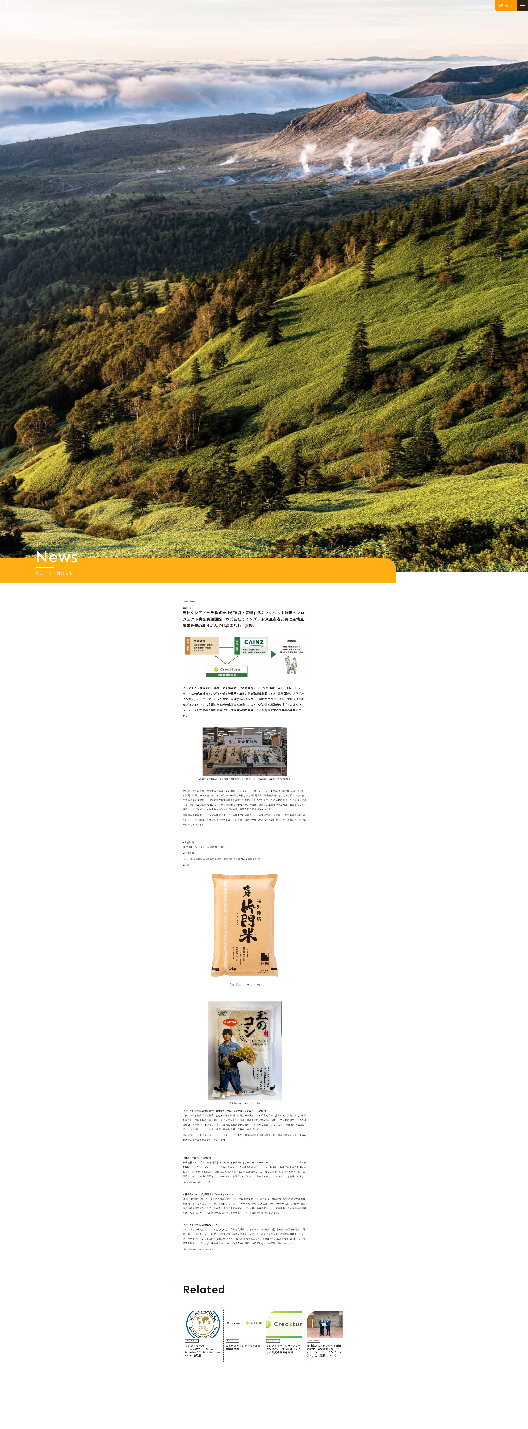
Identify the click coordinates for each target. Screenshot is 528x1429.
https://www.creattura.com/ (198, 1249)
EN (489, 5)
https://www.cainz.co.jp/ (196, 1182)
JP (483, 5)
